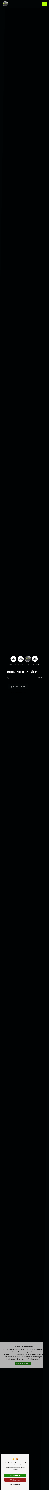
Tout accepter (15, 1475)
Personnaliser (15, 1484)
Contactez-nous (19, 692)
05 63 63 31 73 (19, 687)
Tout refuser (15, 1480)
